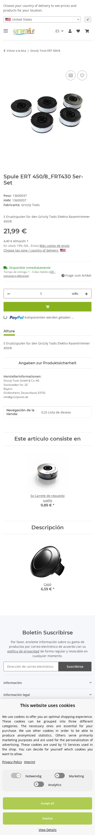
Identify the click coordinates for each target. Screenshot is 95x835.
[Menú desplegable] (6, 29)
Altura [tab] (9, 331)
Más (43, 246)
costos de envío (58, 246)
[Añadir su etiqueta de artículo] (82, 75)
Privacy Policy (12, 762)
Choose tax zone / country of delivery (31, 250)
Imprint (29, 762)
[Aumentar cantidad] (86, 293)
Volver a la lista (16, 51)
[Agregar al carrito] (7, 64)
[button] (70, 31)
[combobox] (42, 19)
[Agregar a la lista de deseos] (71, 75)
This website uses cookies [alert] (47, 705)
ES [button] (57, 31)
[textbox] (42, 19)
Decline (47, 818)
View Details (48, 830)
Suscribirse (75, 666)
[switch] (16, 775)
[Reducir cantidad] (8, 293)
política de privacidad (23, 651)
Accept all (47, 803)
